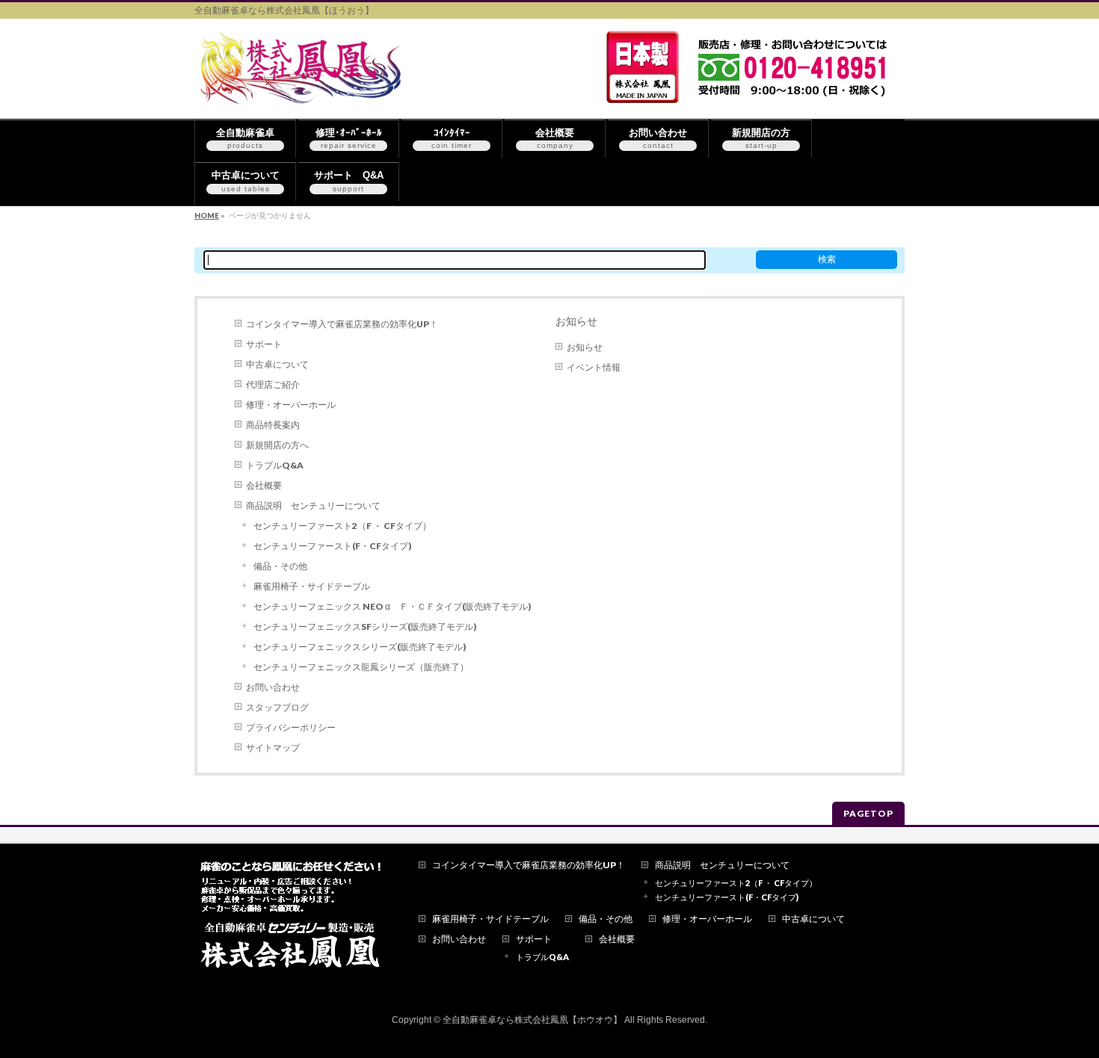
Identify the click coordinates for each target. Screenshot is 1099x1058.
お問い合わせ (273, 687)
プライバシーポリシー (291, 727)
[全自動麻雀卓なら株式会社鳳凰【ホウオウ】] (303, 90)
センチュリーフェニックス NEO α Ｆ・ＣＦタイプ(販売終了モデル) (392, 606)
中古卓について (277, 364)
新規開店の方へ (277, 445)
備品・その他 (280, 566)
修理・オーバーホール (291, 404)
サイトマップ (273, 747)
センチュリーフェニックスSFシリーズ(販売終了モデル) (364, 626)
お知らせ (576, 321)
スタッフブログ (277, 707)
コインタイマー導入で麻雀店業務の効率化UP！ (342, 324)
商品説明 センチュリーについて (313, 505)
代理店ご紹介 (273, 384)
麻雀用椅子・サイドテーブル (311, 586)
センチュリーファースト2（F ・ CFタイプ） (342, 525)
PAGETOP (868, 813)
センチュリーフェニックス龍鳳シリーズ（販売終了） (361, 666)
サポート (264, 344)
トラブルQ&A (275, 465)
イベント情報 (594, 367)
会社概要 (264, 485)
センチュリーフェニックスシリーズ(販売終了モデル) (359, 646)
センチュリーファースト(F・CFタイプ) (332, 545)
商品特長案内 (273, 424)
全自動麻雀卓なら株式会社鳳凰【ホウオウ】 (532, 1020)
